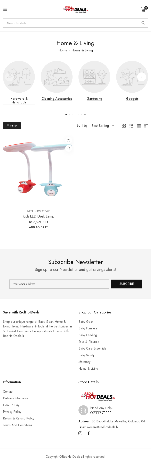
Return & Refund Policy (18, 418)
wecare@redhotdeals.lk (98, 427)
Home (62, 50)
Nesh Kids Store (38, 211)
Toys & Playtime (88, 341)
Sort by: (82, 125)
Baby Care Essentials (92, 348)
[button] (141, 76)
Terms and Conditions (17, 425)
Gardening (94, 99)
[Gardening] (94, 77)
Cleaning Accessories (56, 99)
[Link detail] (80, 433)
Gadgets (132, 99)
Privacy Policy (12, 411)
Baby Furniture (88, 328)
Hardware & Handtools (19, 100)
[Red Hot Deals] (75, 9)
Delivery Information (16, 398)
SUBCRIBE (127, 284)
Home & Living (88, 368)
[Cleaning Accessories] (57, 77)
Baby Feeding (87, 335)
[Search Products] (143, 23)
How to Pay (11, 405)
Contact (8, 391)
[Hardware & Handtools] (19, 77)
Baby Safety (86, 355)
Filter (13, 125)
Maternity (84, 362)
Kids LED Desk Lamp (38, 216)
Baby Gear (85, 321)
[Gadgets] (132, 77)
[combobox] (75, 23)
